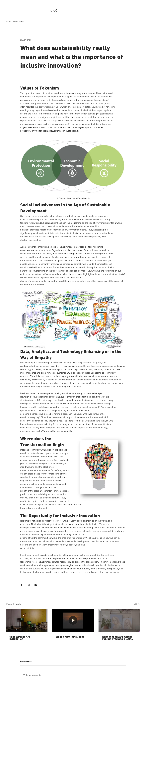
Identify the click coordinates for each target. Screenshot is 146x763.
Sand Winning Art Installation (19, 638)
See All (137, 604)
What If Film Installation (70, 637)
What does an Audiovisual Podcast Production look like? (117, 638)
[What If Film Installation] (73, 620)
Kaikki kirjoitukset (15, 21)
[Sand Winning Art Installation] (26, 620)
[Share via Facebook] (21, 584)
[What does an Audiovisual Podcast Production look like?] (119, 620)
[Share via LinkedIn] (35, 584)
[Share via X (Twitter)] (28, 584)
